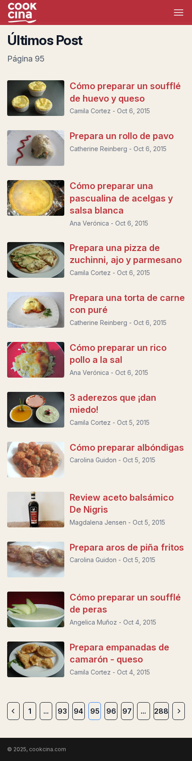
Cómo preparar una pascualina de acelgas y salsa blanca (121, 198)
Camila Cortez (90, 111)
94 (78, 711)
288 (161, 711)
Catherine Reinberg (98, 148)
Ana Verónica (89, 223)
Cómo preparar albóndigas (127, 447)
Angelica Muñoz (93, 622)
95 (95, 711)
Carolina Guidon (93, 460)
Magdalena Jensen (98, 522)
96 (111, 711)
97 (127, 711)
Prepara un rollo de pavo (122, 136)
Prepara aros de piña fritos (127, 547)
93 (62, 711)
